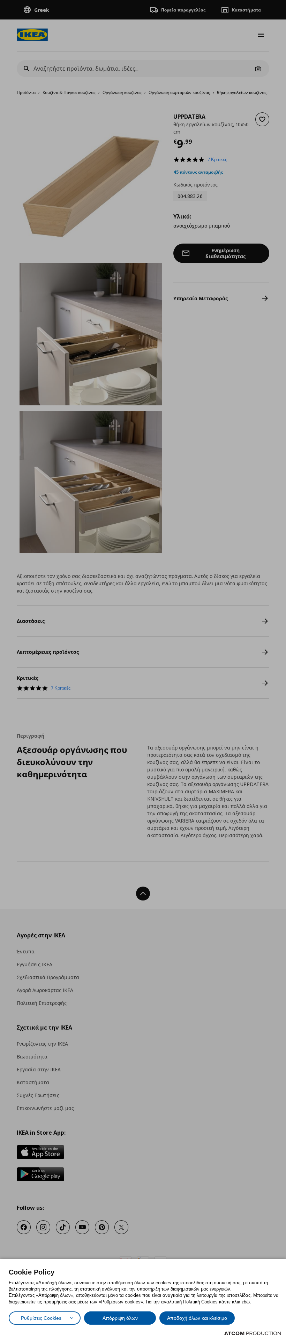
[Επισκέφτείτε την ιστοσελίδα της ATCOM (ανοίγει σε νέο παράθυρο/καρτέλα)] (252, 1333)
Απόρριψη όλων (120, 1318)
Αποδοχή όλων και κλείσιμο (197, 1318)
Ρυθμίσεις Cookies (41, 1318)
